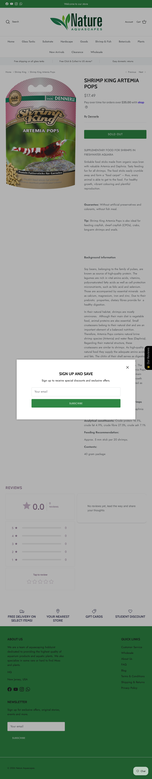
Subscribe (75, 403)
